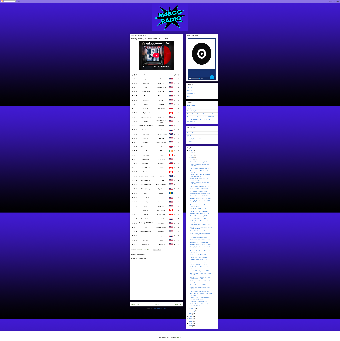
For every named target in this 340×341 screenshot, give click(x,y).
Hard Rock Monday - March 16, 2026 (200, 224)
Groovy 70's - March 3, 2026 (198, 285)
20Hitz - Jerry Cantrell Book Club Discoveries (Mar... (199, 179)
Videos (189, 96)
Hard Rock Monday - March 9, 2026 (200, 270)
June (192, 155)
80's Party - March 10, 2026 (198, 262)
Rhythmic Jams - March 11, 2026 (199, 259)
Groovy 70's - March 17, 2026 (198, 216)
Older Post (178, 304)
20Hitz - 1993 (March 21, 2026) (199, 188)
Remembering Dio (192, 111)
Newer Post (135, 304)
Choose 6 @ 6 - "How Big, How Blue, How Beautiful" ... (200, 175)
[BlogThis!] (155, 250)
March (192, 160)
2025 (190, 314)
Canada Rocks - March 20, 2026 (199, 196)
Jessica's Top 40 (191, 133)
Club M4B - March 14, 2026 (198, 231)
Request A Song (191, 93)
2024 (190, 316)
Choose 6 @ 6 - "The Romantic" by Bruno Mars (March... (200, 298)
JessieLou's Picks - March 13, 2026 (200, 239)
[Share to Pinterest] (160, 250)
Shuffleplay (190, 141)
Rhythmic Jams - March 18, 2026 (199, 213)
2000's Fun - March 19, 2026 (198, 208)
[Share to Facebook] (159, 250)
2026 (190, 150)
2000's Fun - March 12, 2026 (198, 254)
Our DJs (189, 87)
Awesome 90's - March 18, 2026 (199, 211)
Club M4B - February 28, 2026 (198, 301)
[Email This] (154, 250)
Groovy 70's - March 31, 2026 (198, 162)
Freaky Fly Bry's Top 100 (194, 138)
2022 (190, 321)
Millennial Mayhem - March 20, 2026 (200, 198)
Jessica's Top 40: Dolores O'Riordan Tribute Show (201, 114)
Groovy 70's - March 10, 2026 (198, 264)
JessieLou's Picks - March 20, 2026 (200, 193)
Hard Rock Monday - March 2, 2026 (200, 291)
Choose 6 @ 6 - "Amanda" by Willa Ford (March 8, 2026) (200, 277)
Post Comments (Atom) (160, 308)
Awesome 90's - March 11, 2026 (199, 257)
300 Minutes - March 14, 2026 (198, 237)
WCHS (189, 108)
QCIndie (189, 136)
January (192, 311)
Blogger (179, 337)
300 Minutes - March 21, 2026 (198, 191)
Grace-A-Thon (191, 105)
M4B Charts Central (192, 130)
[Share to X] (157, 250)
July (191, 152)
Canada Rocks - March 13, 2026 (199, 242)
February (193, 308)
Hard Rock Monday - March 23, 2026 (200, 186)
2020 (190, 326)
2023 (190, 318)
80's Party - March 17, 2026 (198, 218)
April (191, 157)
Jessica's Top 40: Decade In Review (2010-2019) (200, 117)
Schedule (189, 90)
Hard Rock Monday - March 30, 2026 (200, 168)
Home (157, 304)
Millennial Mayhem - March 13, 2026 (200, 244)
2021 (190, 323)
